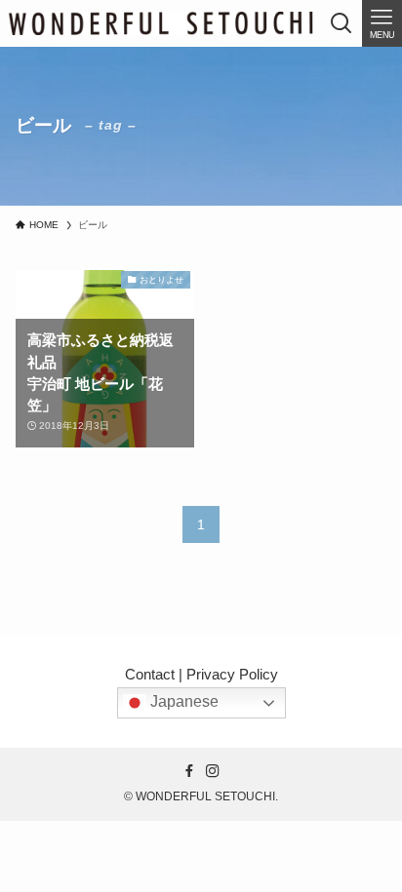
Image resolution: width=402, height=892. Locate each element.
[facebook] (189, 771)
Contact (150, 674)
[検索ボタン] (342, 23)
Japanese (182, 701)
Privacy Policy (232, 674)
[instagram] (212, 771)
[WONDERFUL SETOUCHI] (160, 23)
